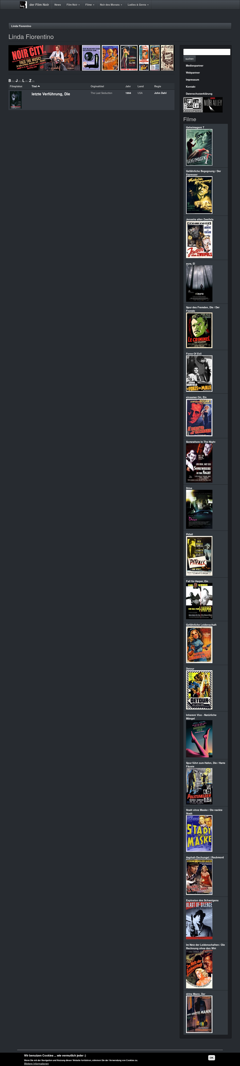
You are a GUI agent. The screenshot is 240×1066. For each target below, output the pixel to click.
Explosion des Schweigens (202, 900)
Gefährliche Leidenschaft (201, 624)
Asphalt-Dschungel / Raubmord (205, 857)
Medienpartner (194, 65)
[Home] (25, 4)
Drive (189, 488)
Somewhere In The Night (200, 441)
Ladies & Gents (137, 4)
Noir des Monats (110, 4)
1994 (128, 93)
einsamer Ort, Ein (196, 397)
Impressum (192, 79)
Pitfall (189, 534)
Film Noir (72, 4)
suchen (190, 58)
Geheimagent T (195, 127)
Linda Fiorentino (21, 26)
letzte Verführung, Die (51, 93)
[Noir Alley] (213, 104)
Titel (34, 86)
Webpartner (193, 72)
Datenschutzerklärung (199, 93)
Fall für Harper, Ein (197, 581)
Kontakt (190, 86)
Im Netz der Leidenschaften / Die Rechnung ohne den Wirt (205, 946)
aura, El (190, 263)
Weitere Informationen (36, 1063)
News (57, 4)
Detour (190, 668)
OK (211, 1057)
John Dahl (160, 93)
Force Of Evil (194, 353)
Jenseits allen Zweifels (199, 219)
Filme (89, 4)
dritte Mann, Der (195, 994)
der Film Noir (39, 4)
